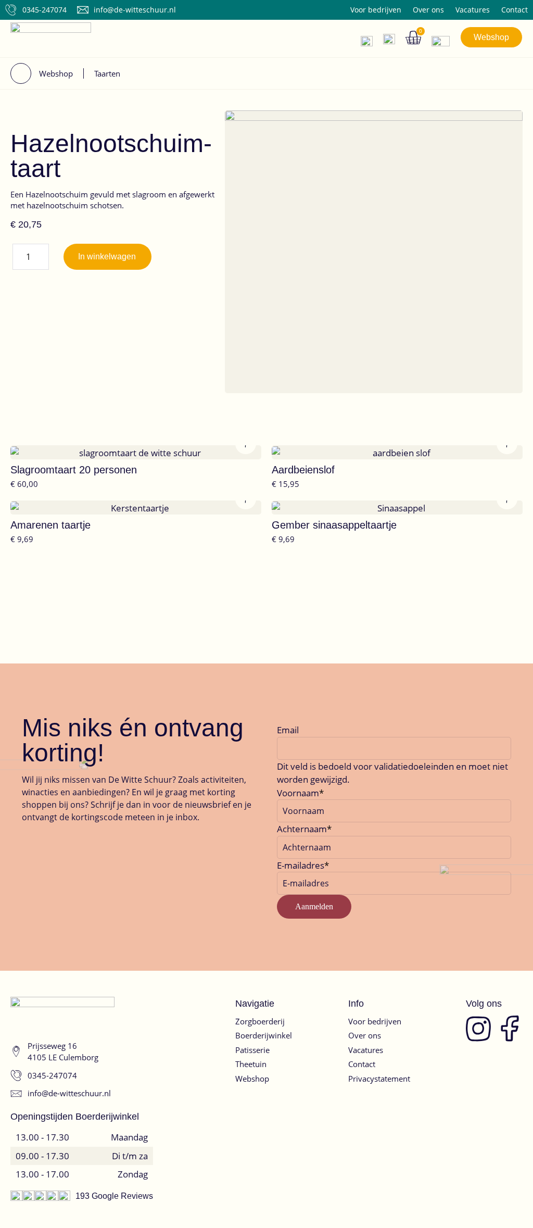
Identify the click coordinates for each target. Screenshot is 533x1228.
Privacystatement (379, 1078)
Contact (514, 10)
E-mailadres (300, 865)
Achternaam (302, 829)
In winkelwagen (107, 256)
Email (288, 730)
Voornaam (298, 793)
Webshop (252, 1078)
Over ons (428, 10)
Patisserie (252, 1050)
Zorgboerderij (260, 1021)
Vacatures (472, 10)
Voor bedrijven (375, 10)
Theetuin (250, 1064)
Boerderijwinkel (263, 1035)
